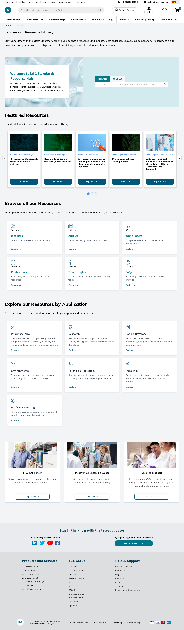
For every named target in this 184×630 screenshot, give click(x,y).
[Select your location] (175, 2)
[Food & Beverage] (23, 574)
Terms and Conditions (79, 622)
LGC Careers (74, 574)
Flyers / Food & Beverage (54, 154)
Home (8, 25)
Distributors (120, 578)
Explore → (16, 249)
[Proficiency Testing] (23, 589)
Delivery (119, 582)
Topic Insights (77, 272)
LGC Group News (76, 570)
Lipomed (73, 605)
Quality (22, 2)
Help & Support (65, 2)
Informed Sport (76, 597)
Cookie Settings (134, 622)
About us (10, 2)
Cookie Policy (116, 622)
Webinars (17, 236)
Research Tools (31, 566)
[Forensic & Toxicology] (23, 582)
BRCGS (72, 590)
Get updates (131, 543)
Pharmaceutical (32, 570)
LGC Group (74, 566)
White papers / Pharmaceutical (159, 154)
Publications (19, 272)
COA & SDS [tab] (117, 78)
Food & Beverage (32, 574)
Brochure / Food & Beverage (21, 154)
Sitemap (119, 586)
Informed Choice (76, 594)
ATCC (71, 586)
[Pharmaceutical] (23, 571)
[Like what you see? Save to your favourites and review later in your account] (164, 10)
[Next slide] (179, 158)
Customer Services (123, 566)
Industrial (29, 585)
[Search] (99, 10)
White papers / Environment (124, 154)
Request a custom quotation (128, 590)
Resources (33, 2)
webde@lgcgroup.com (157, 2)
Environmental (31, 578)
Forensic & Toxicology (34, 581)
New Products (49, 2)
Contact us (81, 2)
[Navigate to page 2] (92, 193)
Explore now (92, 181)
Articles (73, 236)
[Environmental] (23, 578)
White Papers (134, 236)
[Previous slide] (4, 158)
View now (58, 181)
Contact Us (120, 570)
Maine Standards (76, 578)
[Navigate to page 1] (88, 193)
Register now (32, 496)
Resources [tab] (102, 78)
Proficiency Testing (33, 589)
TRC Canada (74, 601)
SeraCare (73, 582)
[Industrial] (23, 586)
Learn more (92, 496)
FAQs (129, 272)
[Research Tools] (23, 567)
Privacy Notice (100, 622)
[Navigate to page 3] (96, 193)
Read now (24, 181)
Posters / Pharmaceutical (88, 154)
